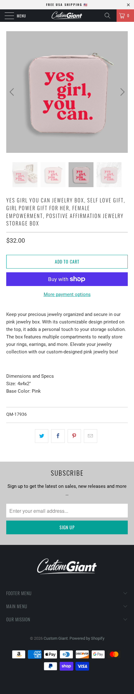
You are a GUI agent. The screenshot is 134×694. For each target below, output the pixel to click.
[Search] (109, 15)
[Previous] (12, 92)
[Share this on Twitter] (41, 436)
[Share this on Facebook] (58, 436)
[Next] (121, 92)
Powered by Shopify (86, 638)
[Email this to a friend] (90, 436)
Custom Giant (56, 638)
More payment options (67, 294)
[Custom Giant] (67, 15)
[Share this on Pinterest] (74, 436)
